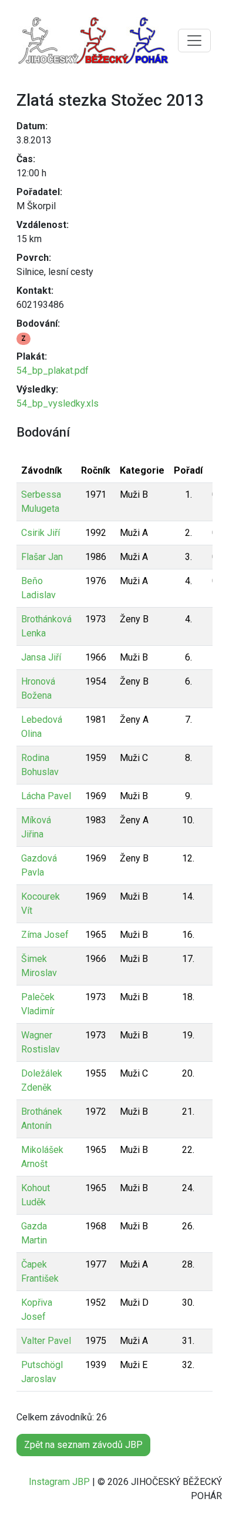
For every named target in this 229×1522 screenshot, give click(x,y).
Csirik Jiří (40, 532)
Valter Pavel (46, 1340)
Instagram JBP (59, 1481)
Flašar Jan (42, 556)
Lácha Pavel (46, 796)
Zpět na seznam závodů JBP (83, 1444)
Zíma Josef (45, 934)
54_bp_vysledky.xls (57, 403)
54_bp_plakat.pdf (52, 370)
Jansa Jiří (41, 657)
